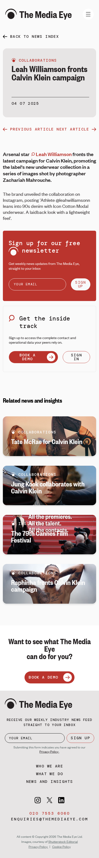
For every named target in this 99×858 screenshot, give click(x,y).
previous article (32, 129)
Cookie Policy (61, 847)
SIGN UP (80, 284)
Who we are (49, 766)
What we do (49, 773)
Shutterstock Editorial (63, 841)
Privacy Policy (49, 751)
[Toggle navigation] (88, 14)
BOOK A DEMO (27, 357)
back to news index (34, 36)
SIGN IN (76, 357)
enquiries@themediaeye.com (49, 819)
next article (72, 129)
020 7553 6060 (49, 813)
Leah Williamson (53, 154)
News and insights (49, 781)
